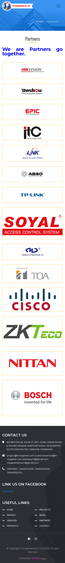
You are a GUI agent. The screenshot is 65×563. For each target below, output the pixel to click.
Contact (44, 526)
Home (40, 21)
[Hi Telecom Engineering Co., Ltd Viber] (36, 539)
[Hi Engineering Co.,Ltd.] (17, 5)
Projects (44, 509)
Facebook (8, 491)
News (42, 515)
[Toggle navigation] (58, 6)
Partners (44, 520)
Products (12, 526)
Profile (11, 515)
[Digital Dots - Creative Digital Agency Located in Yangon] (38, 558)
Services (12, 520)
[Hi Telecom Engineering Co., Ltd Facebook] (29, 539)
